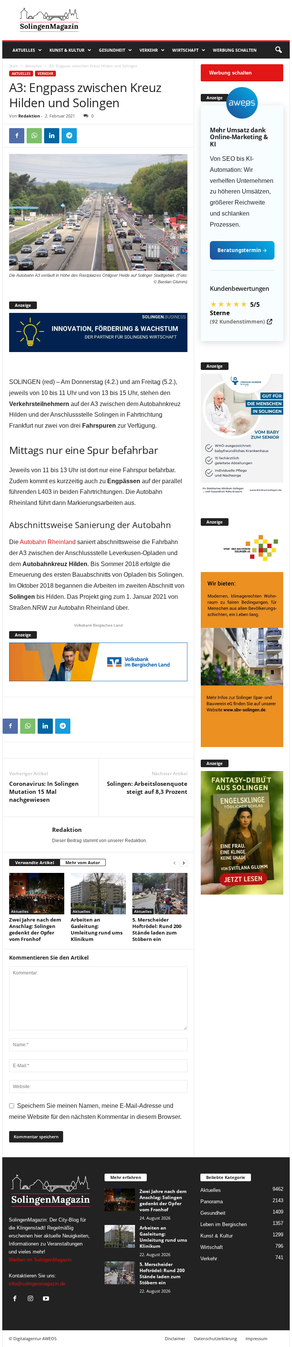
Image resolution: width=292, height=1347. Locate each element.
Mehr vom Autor (82, 862)
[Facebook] (16, 135)
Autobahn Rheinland (48, 542)
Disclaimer (175, 1338)
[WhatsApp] (34, 135)
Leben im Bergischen (223, 1224)
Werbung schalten (235, 50)
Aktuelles (24, 50)
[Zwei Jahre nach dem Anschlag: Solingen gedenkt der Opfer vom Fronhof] (36, 893)
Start (13, 65)
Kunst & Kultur (66, 50)
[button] (278, 50)
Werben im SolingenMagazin (40, 1260)
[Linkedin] (51, 135)
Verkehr (149, 50)
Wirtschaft (185, 50)
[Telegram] (69, 135)
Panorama (211, 1201)
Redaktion (29, 116)
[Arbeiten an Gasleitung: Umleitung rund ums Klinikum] (98, 893)
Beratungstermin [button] (242, 250)
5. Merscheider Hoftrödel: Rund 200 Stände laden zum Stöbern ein (156, 929)
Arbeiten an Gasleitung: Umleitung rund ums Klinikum (96, 929)
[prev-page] (174, 863)
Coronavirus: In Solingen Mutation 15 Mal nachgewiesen (44, 791)
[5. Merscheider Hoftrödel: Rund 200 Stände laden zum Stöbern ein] (159, 893)
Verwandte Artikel (34, 862)
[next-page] (183, 863)
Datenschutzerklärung (215, 1338)
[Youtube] (47, 1299)
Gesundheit (112, 50)
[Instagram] (32, 1299)
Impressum (256, 1338)
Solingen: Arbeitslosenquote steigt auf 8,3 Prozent (147, 787)
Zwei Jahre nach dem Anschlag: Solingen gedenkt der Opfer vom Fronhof (35, 929)
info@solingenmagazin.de (37, 1284)
